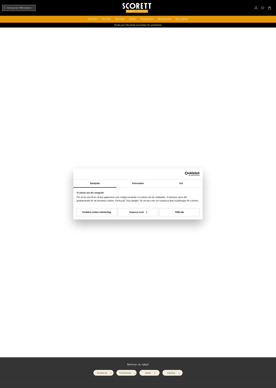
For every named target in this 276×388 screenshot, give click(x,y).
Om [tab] (181, 183)
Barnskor (120, 19)
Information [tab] (138, 183)
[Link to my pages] (256, 8)
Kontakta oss (102, 373)
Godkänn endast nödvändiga (96, 212)
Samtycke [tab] (95, 183)
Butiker (148, 373)
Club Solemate (125, 373)
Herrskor (106, 19)
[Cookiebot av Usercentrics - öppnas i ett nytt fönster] (187, 174)
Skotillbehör (164, 19)
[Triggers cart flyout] (269, 8)
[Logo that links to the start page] (137, 8)
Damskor (92, 19)
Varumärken (181, 19)
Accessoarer (147, 19)
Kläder (132, 19)
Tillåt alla (179, 212)
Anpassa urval (136, 212)
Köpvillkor (171, 373)
